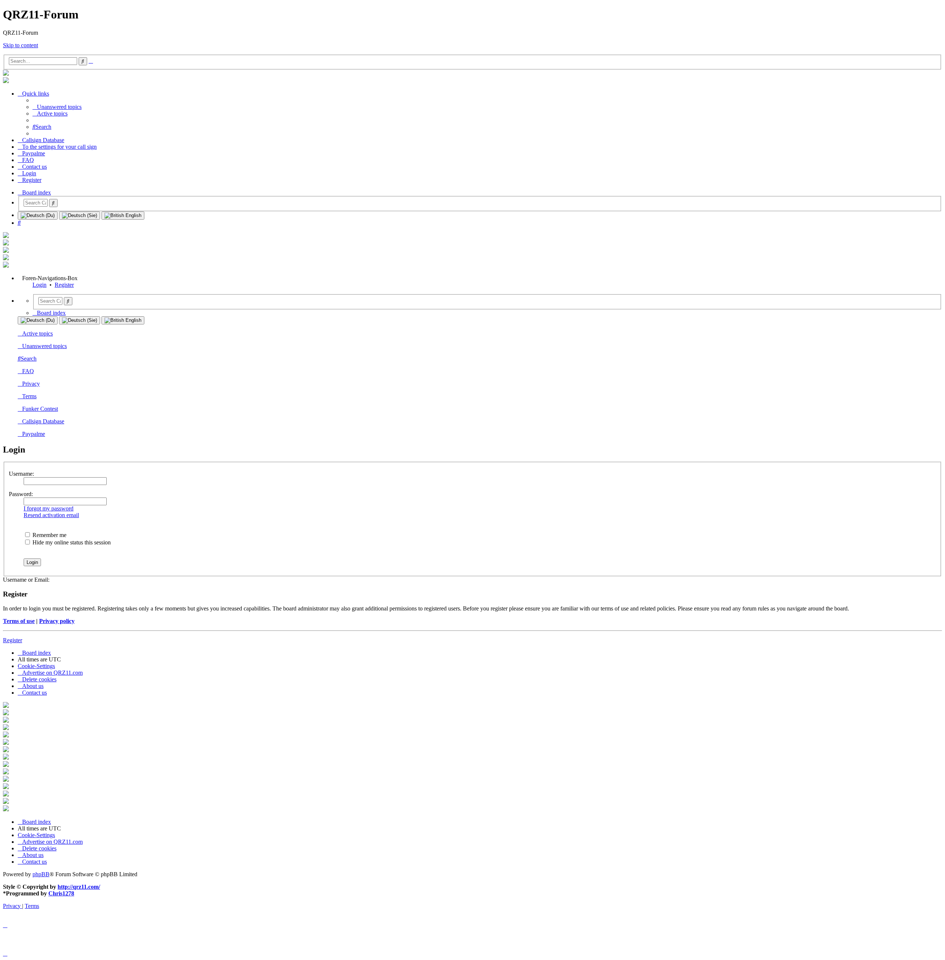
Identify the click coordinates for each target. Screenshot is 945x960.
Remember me (48, 535)
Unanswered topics (44, 346)
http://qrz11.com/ (79, 887)
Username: (21, 474)
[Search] (53, 203)
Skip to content (20, 45)
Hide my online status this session (71, 542)
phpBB (40, 874)
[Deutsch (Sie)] (79, 215)
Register (64, 285)
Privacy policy (57, 621)
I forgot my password (48, 508)
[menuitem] (57, 107)
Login (39, 285)
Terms (29, 396)
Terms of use (19, 621)
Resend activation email (51, 515)
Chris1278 (61, 893)
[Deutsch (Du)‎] (38, 215)
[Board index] (6, 73)
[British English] (123, 215)
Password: (21, 494)
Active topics (37, 333)
